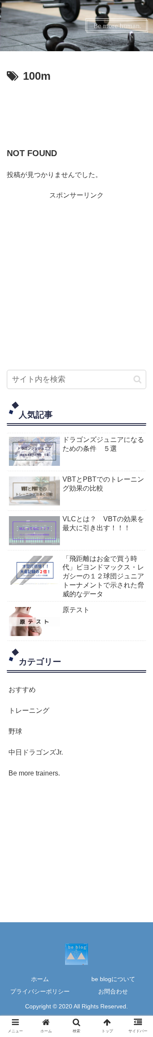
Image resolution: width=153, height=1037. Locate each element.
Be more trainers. (34, 773)
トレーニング (28, 710)
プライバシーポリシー (40, 991)
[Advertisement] (76, 111)
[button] (137, 379)
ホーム (40, 979)
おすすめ (22, 689)
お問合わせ (113, 991)
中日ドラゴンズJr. (35, 752)
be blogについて (113, 979)
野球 (15, 731)
